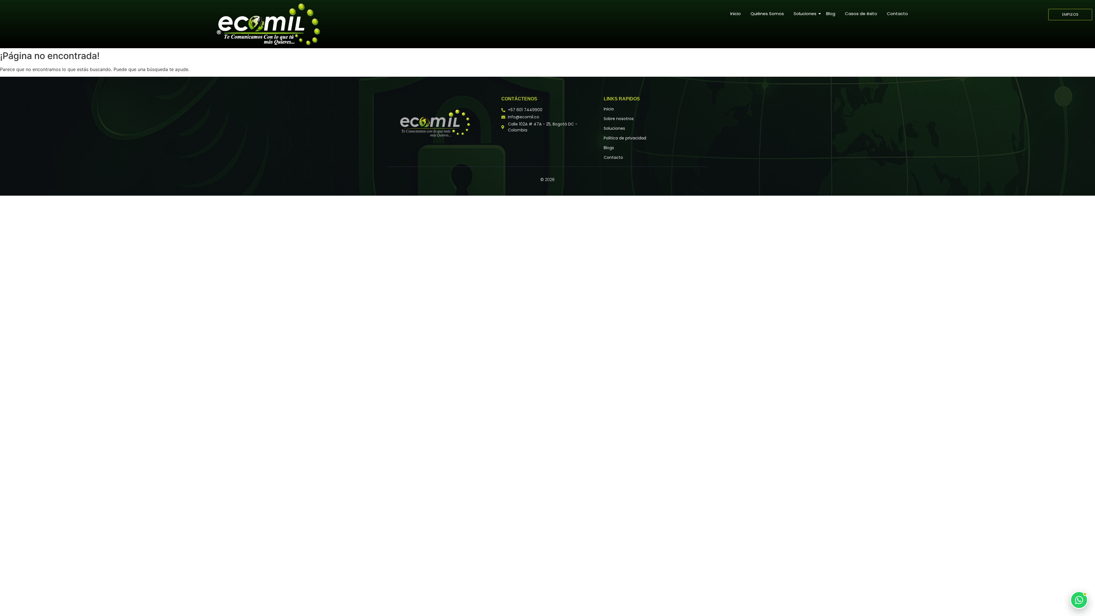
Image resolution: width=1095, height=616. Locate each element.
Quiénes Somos (767, 14)
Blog (830, 14)
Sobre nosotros (619, 118)
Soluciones (805, 14)
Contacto (897, 14)
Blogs (609, 148)
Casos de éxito (861, 14)
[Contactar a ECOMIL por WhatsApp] (1079, 600)
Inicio (735, 14)
